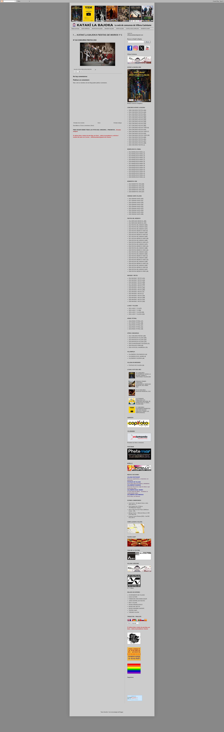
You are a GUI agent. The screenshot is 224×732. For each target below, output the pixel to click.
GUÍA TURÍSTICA (85, 28)
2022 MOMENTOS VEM (135, 184)
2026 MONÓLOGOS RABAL (136, 177)
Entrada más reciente (79, 122)
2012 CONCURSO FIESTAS (136, 116)
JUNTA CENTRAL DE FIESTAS (137, 600)
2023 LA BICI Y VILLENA (135, 312)
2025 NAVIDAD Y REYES (135, 299)
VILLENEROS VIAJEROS (135, 358)
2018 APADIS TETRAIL (135, 325)
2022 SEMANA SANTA (134, 206)
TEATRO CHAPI (133, 610)
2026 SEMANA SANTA (134, 214)
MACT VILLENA (133, 602)
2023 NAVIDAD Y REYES (135, 295)
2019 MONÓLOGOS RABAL (136, 167)
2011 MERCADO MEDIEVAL (136, 221)
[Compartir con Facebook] (79, 72)
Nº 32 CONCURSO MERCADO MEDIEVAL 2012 (143, 390)
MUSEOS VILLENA (109, 28)
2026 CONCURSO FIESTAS (136, 145)
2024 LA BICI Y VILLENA (135, 314)
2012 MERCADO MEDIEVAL (136, 223)
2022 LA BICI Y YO (134, 310)
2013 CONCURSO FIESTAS (136, 118)
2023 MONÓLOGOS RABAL (136, 171)
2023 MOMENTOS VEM (135, 186)
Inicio (99, 122)
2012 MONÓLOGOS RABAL (136, 154)
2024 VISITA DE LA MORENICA (137, 347)
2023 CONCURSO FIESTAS (136, 139)
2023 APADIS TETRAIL (135, 329)
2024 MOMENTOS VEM (135, 188)
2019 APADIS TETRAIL (135, 327)
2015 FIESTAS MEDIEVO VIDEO (137, 230)
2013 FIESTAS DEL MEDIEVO (137, 225)
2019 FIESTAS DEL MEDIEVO (137, 244)
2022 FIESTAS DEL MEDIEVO (137, 254)
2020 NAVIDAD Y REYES (135, 289)
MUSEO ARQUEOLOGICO (135, 604)
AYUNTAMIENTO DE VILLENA (137, 595)
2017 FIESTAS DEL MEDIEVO (137, 236)
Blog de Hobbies (134, 699)
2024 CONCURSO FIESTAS (136, 141)
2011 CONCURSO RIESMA (136, 336)
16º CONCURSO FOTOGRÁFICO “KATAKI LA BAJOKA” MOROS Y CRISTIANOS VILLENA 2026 (143, 375)
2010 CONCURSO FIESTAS (136, 112)
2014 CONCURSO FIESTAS (136, 120)
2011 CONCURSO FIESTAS (136, 114)
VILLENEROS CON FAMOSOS (137, 354)
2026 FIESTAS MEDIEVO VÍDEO (137, 271)
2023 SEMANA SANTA (134, 208)
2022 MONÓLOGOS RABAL (136, 169)
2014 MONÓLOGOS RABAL (136, 157)
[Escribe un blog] (76, 72)
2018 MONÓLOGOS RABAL (136, 165)
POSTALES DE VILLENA (135, 365)
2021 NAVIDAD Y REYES (135, 291)
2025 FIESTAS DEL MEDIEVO (137, 265)
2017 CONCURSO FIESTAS (136, 125)
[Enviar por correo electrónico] (74, 72)
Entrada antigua (118, 122)
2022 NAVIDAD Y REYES (135, 293)
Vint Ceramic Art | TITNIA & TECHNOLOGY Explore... (136, 507)
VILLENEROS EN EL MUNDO (136, 356)
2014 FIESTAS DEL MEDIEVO (137, 227)
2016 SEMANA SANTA (134, 198)
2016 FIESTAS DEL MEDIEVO (137, 232)
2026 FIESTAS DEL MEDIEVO (137, 269)
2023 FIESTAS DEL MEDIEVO (137, 257)
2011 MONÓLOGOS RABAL (136, 152)
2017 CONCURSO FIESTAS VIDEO (138, 127)
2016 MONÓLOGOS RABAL (136, 161)
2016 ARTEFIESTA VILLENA (136, 341)
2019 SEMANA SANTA (134, 204)
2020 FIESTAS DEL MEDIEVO (137, 248)
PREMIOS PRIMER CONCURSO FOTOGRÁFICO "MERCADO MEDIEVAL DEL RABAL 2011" (143, 384)
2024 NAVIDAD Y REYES (135, 297)
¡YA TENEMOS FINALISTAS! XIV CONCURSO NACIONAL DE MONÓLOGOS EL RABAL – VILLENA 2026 (143, 401)
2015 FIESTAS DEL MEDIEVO (137, 229)
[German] (134, 620)
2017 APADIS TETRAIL (135, 323)
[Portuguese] (140, 620)
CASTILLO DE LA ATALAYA (132, 28)
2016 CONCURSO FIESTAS (85, 69)
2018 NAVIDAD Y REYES (135, 286)
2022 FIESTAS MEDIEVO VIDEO (137, 256)
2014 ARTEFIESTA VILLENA (136, 337)
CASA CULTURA (133, 597)
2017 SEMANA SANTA (134, 200)
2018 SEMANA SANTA (134, 202)
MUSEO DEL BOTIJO (134, 606)
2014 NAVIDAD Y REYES (135, 278)
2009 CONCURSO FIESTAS (136, 110)
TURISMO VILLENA (134, 612)
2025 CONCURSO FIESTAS (136, 143)
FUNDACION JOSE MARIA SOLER (138, 599)
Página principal (75, 28)
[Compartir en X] (78, 72)
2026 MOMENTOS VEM (135, 191)
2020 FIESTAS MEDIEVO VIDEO (137, 250)
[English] (128, 620)
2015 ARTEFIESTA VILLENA (136, 339)
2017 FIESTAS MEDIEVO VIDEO (137, 238)
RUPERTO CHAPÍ (145, 28)
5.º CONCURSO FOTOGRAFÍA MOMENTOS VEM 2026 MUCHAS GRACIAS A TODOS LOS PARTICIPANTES (143, 410)
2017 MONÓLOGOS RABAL (136, 163)
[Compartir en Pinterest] (81, 72)
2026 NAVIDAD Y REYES (135, 301)
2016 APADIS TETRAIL (135, 321)
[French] (131, 620)
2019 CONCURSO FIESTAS (136, 133)
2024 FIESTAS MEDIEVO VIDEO (137, 263)
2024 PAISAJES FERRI (135, 345)
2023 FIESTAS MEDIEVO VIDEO (137, 259)
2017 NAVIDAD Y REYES (135, 284)
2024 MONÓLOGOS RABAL (136, 173)
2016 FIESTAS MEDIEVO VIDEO (137, 234)
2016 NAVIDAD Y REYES (135, 282)
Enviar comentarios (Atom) (87, 125)
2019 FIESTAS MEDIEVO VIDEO (137, 246)
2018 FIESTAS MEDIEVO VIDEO (137, 242)
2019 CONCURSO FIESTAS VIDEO (138, 135)
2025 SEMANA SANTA (134, 212)
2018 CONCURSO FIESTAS (136, 129)
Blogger (121, 712)
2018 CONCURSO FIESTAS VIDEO (138, 131)
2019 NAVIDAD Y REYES (135, 288)
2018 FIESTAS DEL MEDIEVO (137, 240)
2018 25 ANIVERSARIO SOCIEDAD (138, 343)
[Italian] (137, 620)
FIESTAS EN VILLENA (97, 28)
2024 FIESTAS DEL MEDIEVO (137, 261)
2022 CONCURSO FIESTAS (136, 137)
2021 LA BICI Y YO (134, 308)
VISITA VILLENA (120, 28)
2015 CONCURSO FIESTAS (136, 121)
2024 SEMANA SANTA (134, 210)
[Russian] (142, 620)
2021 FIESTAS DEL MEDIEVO (137, 252)
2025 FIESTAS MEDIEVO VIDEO (137, 267)
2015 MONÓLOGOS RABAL (136, 159)
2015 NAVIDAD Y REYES (135, 280)
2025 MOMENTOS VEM (135, 189)
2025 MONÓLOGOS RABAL (136, 175)
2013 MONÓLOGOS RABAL (136, 155)
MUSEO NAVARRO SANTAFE (136, 608)
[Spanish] (145, 620)
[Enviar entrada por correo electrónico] (95, 69)
